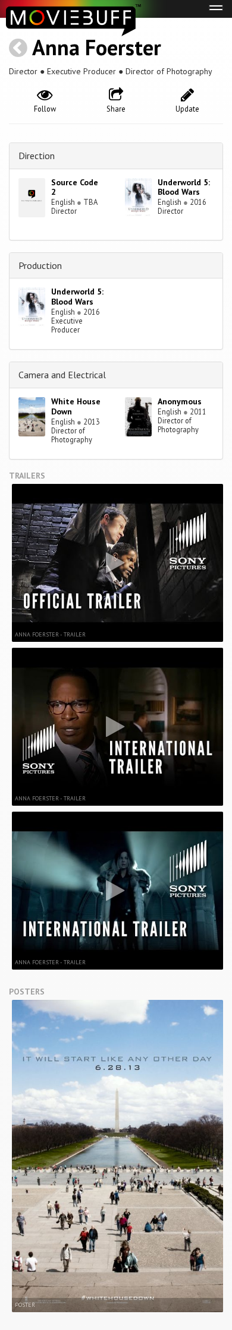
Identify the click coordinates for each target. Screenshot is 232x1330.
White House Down (76, 406)
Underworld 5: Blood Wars (184, 187)
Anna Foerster (96, 47)
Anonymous (180, 401)
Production (40, 265)
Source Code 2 (74, 187)
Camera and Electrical (62, 375)
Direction (36, 156)
